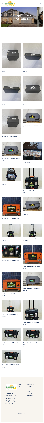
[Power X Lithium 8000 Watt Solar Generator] (11, 206)
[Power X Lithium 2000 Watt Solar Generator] (32, 230)
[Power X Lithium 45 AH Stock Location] (11, 55)
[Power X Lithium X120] (32, 151)
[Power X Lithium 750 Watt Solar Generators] (32, 310)
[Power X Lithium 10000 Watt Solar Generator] (11, 282)
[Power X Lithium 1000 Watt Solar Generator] (11, 306)
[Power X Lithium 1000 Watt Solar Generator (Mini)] (11, 356)
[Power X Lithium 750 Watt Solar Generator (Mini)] (32, 334)
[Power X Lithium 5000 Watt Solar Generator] (32, 254)
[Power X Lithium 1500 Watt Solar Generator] (11, 230)
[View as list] (23, 38)
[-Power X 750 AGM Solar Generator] (32, 178)
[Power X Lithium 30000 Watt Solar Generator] (32, 116)
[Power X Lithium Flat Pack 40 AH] (32, 55)
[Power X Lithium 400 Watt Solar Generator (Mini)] (11, 334)
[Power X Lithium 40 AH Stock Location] (11, 121)
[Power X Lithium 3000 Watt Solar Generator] (11, 251)
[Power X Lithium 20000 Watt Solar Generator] (32, 279)
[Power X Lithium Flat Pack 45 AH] (11, 88)
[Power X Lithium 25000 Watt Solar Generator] (11, 149)
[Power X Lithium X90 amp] (32, 88)
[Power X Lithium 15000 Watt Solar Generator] (32, 204)
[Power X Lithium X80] (11, 174)
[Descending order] (28, 32)
